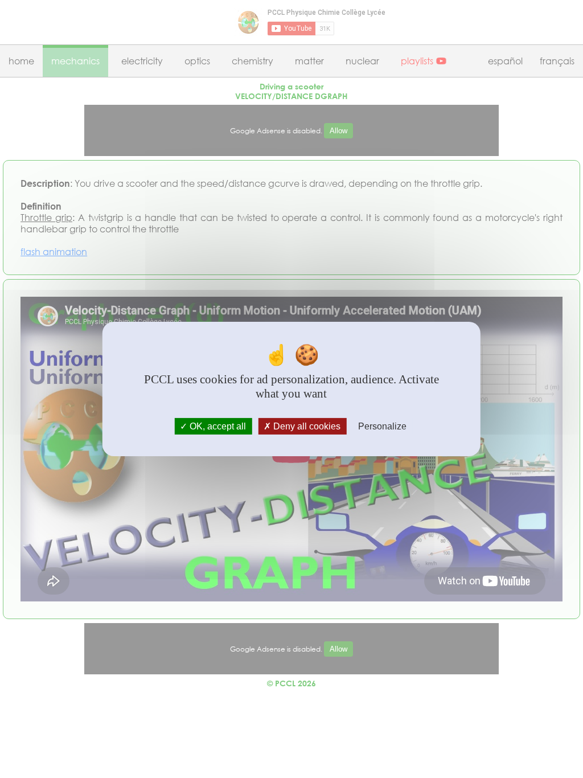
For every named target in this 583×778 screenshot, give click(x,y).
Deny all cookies (305, 426)
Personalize (382, 426)
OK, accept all (216, 426)
